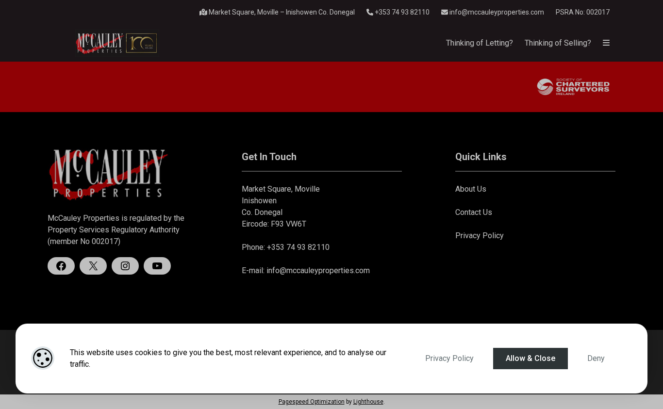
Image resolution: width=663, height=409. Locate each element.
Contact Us (473, 212)
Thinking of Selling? (558, 43)
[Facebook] (61, 266)
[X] (93, 266)
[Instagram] (125, 266)
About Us (470, 189)
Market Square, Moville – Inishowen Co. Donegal (281, 12)
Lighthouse (368, 401)
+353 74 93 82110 (401, 12)
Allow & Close (530, 358)
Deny (596, 358)
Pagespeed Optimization (312, 401)
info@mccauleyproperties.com (496, 12)
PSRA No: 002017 (583, 12)
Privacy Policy (449, 358)
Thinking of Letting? (479, 43)
